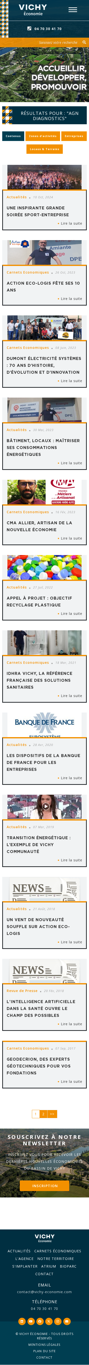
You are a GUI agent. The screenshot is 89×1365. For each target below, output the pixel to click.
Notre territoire (55, 1258)
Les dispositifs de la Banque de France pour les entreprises (43, 762)
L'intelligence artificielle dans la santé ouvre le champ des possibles (41, 1008)
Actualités (19, 1251)
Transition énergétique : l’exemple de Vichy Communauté (39, 845)
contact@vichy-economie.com (44, 1291)
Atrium (48, 1266)
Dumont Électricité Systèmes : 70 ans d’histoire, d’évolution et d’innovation (44, 365)
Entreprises (74, 136)
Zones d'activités (43, 136)
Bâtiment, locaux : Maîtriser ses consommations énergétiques (43, 447)
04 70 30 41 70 (48, 28)
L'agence (24, 1258)
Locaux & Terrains (44, 149)
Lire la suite (71, 223)
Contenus (13, 136)
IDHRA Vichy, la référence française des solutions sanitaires (39, 680)
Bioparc (68, 1266)
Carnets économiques (57, 1251)
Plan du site (44, 1351)
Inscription (45, 1185)
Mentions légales (44, 1345)
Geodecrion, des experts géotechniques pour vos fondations (39, 1066)
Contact (44, 1274)
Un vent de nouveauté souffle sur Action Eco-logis (38, 926)
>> (52, 1114)
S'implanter (25, 1266)
